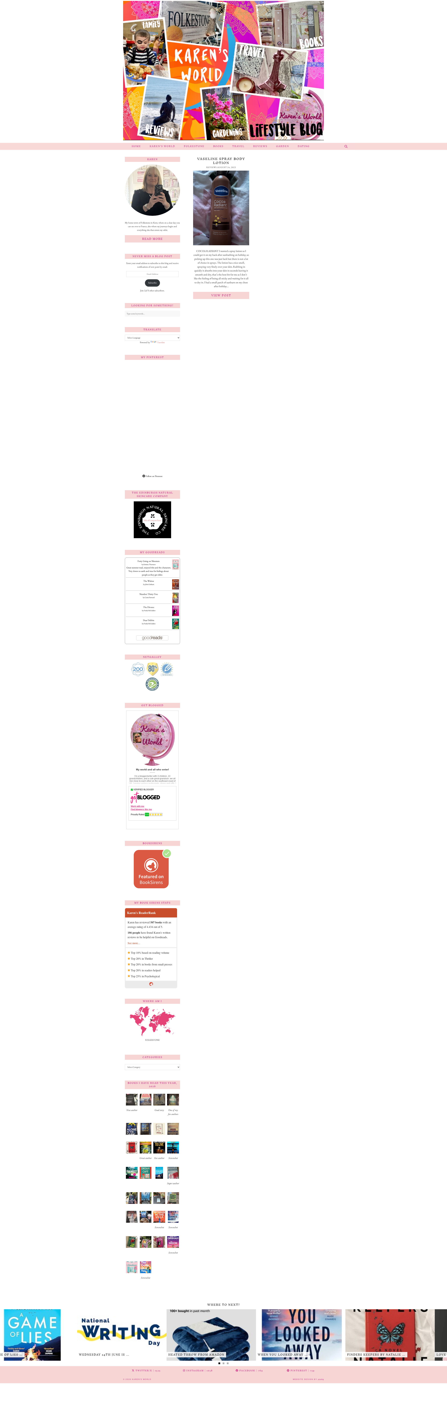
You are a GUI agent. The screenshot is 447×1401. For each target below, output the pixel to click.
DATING (304, 146)
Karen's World (141, 1379)
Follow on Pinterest (153, 476)
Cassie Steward (150, 597)
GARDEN (282, 146)
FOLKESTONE (194, 146)
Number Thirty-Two (149, 594)
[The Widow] (175, 588)
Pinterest (302, 1370)
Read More (152, 239)
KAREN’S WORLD (162, 146)
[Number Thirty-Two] (175, 602)
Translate (161, 342)
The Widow (148, 581)
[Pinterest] (138, 376)
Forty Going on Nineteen (149, 561)
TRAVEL (238, 146)
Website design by (308, 1379)
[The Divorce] (175, 615)
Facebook (251, 1370)
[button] (132, 1104)
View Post (221, 295)
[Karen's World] (223, 71)
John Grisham (149, 584)
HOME (136, 146)
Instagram (199, 1370)
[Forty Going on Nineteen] (175, 568)
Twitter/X (148, 1370)
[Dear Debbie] (175, 628)
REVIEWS (260, 146)
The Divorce (148, 607)
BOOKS (218, 146)
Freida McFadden (149, 610)
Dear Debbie (148, 620)
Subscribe (152, 282)
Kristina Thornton (150, 564)
